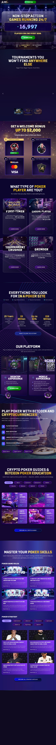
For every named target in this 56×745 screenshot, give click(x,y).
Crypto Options (17, 448)
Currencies (28, 479)
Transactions (38, 479)
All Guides (8, 479)
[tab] (16, 46)
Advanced (28, 617)
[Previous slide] (3, 26)
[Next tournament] (53, 91)
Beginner (7, 617)
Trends (42, 482)
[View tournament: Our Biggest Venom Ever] (37, 106)
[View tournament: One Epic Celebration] (18, 106)
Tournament (39, 617)
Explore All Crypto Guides (28, 527)
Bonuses (23, 482)
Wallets (47, 479)
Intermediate (17, 617)
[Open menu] (53, 2)
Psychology (28, 621)
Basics (18, 479)
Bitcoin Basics (6, 448)
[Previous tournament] (2, 91)
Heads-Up (17, 621)
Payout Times (28, 448)
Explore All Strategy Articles (28, 676)
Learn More (48, 99)
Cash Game (49, 617)
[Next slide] (52, 26)
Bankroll (33, 482)
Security (14, 482)
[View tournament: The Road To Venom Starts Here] (28, 106)
